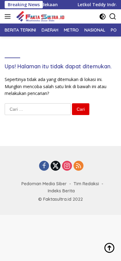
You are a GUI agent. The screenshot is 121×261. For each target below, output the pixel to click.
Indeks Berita (61, 191)
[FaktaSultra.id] (39, 16)
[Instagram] (67, 166)
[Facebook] (44, 166)
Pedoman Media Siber (44, 183)
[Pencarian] (112, 16)
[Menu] (9, 16)
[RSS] (78, 166)
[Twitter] (55, 166)
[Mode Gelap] (102, 16)
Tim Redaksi (86, 183)
